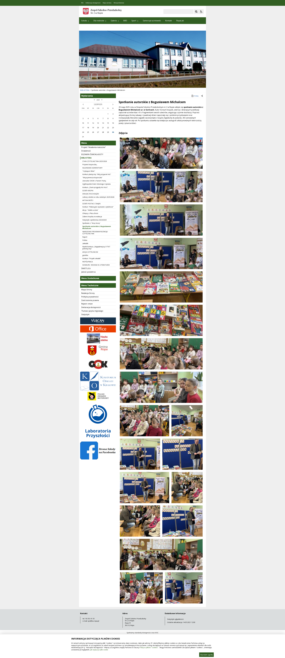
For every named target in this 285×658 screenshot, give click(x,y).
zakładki (85, 243)
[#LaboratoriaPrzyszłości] (98, 439)
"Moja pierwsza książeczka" (92, 177)
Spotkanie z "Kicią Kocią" (91, 223)
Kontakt (168, 20)
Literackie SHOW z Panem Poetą (94, 181)
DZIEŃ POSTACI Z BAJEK (91, 204)
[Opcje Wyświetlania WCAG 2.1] (201, 11)
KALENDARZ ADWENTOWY (92, 168)
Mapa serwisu (107, 3)
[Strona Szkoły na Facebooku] (98, 458)
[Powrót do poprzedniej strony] (202, 96)
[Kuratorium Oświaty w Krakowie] (98, 389)
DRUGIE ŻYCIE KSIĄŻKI (90, 194)
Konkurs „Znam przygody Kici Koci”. (95, 187)
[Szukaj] (196, 11)
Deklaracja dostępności (93, 3)
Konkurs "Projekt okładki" (91, 258)
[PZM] (98, 400)
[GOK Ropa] (98, 370)
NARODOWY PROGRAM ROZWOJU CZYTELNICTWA (95, 233)
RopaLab (180, 20)
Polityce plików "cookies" (148, 647)
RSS (82, 3)
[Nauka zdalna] (98, 342)
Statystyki (85, 314)
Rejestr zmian (87, 304)
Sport (133, 20)
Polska (84, 240)
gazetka (85, 255)
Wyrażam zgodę (206, 655)
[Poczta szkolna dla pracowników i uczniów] (98, 331)
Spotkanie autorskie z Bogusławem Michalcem (96, 227)
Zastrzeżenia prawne (90, 300)
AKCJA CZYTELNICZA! (90, 252)
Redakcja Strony (88, 293)
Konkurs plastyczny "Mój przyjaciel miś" (96, 174)
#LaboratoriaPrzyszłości (91, 27)
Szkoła (84, 20)
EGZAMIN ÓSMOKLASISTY (92, 154)
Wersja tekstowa (119, 3)
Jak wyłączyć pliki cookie (99, 650)
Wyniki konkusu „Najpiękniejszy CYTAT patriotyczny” (96, 248)
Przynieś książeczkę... (90, 164)
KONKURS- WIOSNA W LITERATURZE (96, 265)
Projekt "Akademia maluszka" (93, 147)
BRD (125, 20)
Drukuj (196, 96)
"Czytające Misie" (88, 171)
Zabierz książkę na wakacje (92, 216)
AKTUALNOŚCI (87, 200)
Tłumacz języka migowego (92, 311)
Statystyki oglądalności (175, 619)
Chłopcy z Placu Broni (90, 213)
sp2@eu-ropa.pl (93, 621)
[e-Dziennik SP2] (98, 323)
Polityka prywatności (90, 297)
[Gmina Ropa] (98, 355)
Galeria (114, 20)
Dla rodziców (98, 20)
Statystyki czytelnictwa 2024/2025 (94, 220)
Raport (84, 237)
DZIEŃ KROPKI (87, 190)
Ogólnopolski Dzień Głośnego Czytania (96, 184)
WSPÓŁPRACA (87, 262)
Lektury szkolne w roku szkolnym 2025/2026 (98, 197)
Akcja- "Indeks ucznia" (90, 210)
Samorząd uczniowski (152, 20)
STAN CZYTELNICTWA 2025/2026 (94, 161)
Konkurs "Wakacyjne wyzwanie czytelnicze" (98, 207)
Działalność (86, 151)
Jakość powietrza (88, 272)
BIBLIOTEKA (86, 158)
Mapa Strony (86, 289)
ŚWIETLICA (86, 268)
